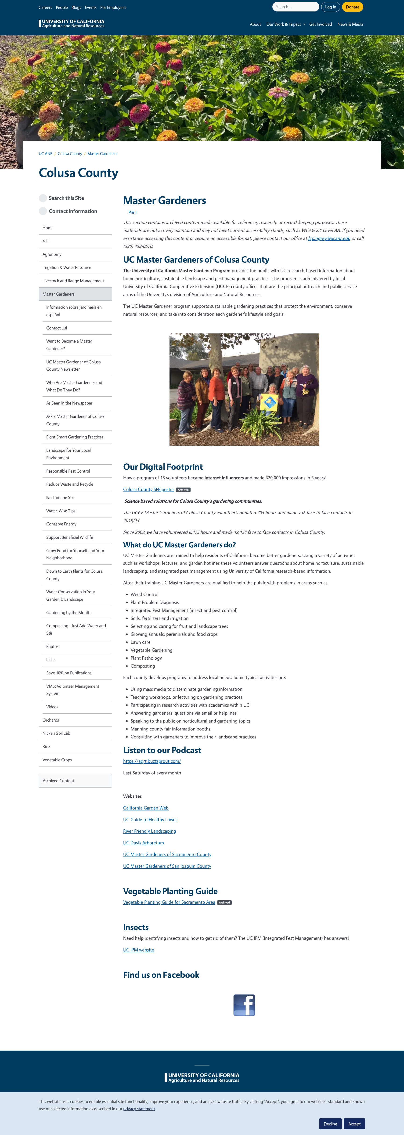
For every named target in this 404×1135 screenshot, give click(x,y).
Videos (52, 706)
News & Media (350, 24)
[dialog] (202, 1113)
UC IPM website (138, 950)
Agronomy (52, 254)
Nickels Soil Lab (56, 733)
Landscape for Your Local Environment (68, 453)
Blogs (76, 7)
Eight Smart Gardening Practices (74, 437)
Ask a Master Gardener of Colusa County (75, 420)
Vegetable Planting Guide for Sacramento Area (176, 902)
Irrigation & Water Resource (67, 267)
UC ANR (45, 153)
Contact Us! (56, 328)
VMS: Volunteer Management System (72, 689)
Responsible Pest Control (68, 471)
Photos (52, 646)
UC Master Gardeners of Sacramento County (167, 854)
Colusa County (70, 153)
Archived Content (58, 780)
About (255, 24)
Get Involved (320, 24)
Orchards (51, 720)
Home (48, 227)
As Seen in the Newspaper (69, 403)
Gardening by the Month (68, 612)
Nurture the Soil (60, 497)
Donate (352, 7)
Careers (45, 7)
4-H (46, 241)
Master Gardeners (58, 294)
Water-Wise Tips (60, 510)
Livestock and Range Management (73, 280)
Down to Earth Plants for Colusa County (74, 574)
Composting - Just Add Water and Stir (76, 629)
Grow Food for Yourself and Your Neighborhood (75, 554)
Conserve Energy (61, 524)
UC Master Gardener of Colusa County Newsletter (73, 365)
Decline (330, 1124)
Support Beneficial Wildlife (69, 537)
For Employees (113, 7)
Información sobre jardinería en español (74, 310)
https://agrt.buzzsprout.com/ (152, 761)
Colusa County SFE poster (156, 489)
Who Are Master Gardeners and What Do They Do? (74, 386)
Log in (330, 7)
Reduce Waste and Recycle (69, 484)
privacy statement (139, 1108)
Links (50, 659)
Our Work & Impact (284, 24)
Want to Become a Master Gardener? (69, 344)
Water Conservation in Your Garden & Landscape (70, 595)
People (62, 7)
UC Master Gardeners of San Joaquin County (167, 866)
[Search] (316, 6)
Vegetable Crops (57, 760)
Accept (354, 1124)
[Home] (71, 24)
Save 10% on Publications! (69, 673)
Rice (46, 746)
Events (91, 7)
